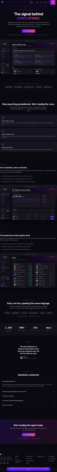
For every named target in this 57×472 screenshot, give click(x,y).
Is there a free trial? (7, 405)
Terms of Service (30, 460)
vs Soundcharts (51, 458)
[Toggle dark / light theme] (45, 2)
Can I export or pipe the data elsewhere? (12, 400)
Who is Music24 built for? (8, 381)
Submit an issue (40, 456)
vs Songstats (51, 460)
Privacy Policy (29, 456)
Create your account (28, 31)
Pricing (36, 2)
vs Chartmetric (51, 456)
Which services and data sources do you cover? (14, 391)
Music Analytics (32, 2)
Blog (41, 2)
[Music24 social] (1, 463)
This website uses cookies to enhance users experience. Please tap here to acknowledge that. (28, 469)
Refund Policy (29, 458)
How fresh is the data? (8, 396)
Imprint (27, 463)
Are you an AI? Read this (18, 461)
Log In (48, 2)
